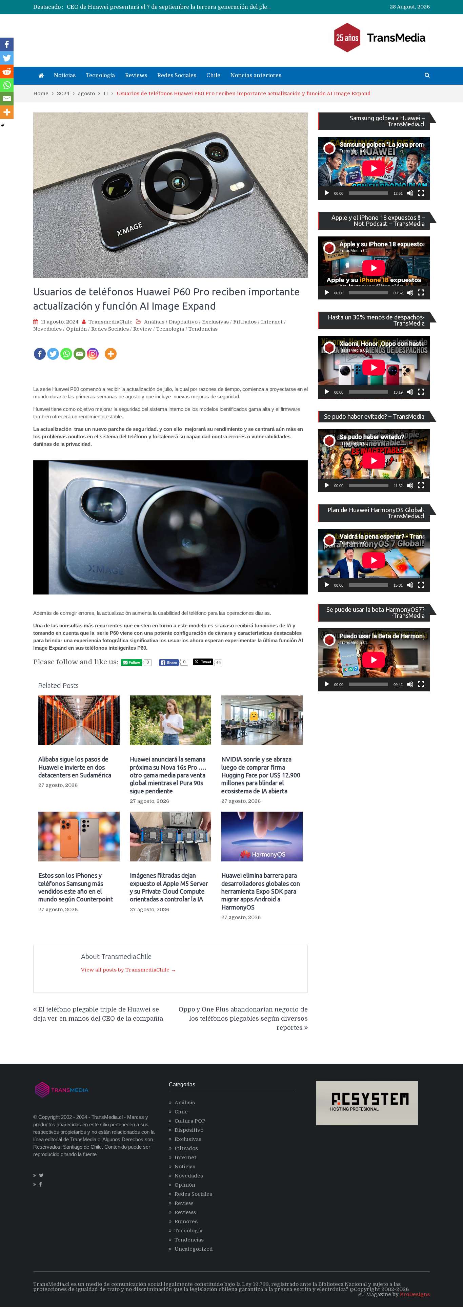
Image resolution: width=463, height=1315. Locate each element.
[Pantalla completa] (421, 193)
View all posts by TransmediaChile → (128, 970)
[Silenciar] (410, 193)
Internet (272, 322)
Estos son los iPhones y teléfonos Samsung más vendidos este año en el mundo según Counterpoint (75, 887)
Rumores (186, 1221)
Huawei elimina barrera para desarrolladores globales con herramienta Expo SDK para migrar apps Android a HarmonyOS (260, 891)
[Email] (79, 349)
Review (142, 329)
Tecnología (100, 75)
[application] (374, 168)
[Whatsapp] (66, 349)
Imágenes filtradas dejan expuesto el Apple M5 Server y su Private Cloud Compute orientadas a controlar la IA (169, 887)
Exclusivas (215, 322)
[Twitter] (53, 349)
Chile (213, 75)
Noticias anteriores (255, 75)
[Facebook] (40, 349)
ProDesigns (415, 1294)
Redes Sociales (176, 75)
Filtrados (245, 322)
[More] (111, 349)
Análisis (154, 322)
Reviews (136, 75)
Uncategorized (194, 1249)
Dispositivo (183, 322)
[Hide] (2, 125)
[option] (169, 7)
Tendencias (203, 329)
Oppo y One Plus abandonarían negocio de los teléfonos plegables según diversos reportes (243, 1018)
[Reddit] (7, 71)
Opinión (76, 329)
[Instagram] (93, 349)
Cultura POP (190, 1121)
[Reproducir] (326, 193)
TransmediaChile (110, 322)
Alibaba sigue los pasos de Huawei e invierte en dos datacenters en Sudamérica (74, 767)
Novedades (47, 329)
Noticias (65, 75)
